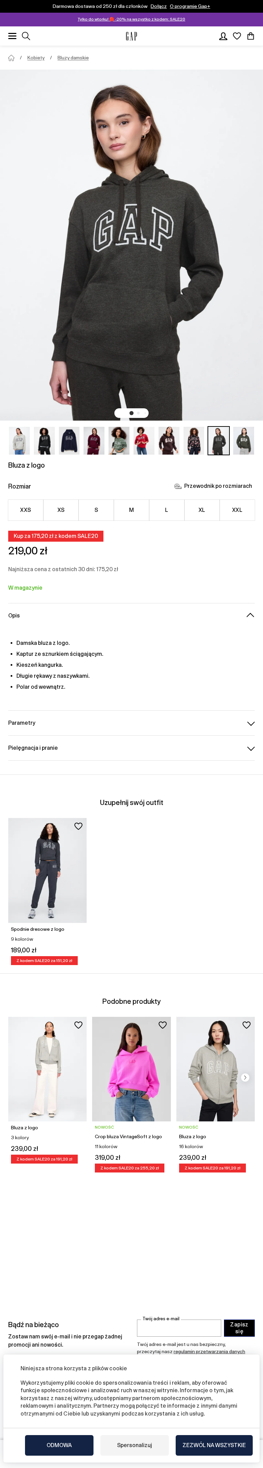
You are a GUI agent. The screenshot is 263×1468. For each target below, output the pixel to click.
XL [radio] (202, 510)
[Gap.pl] (131, 36)
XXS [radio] (25, 510)
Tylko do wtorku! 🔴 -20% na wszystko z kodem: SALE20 (131, 19)
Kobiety (36, 57)
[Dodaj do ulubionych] (78, 826)
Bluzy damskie (73, 57)
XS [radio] (61, 510)
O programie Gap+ (190, 6)
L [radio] (166, 510)
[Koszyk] (251, 36)
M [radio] (131, 510)
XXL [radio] (237, 510)
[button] (131, 413)
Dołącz (159, 6)
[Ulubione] (237, 36)
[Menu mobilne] (12, 36)
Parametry (21, 723)
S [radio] (96, 510)
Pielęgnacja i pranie (33, 748)
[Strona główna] (11, 58)
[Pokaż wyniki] (26, 36)
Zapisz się (239, 1328)
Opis (14, 615)
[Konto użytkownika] (223, 36)
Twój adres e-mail (160, 1318)
